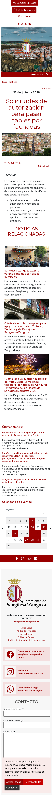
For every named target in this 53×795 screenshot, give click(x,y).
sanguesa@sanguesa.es (26, 621)
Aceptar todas (13, 781)
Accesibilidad (26, 634)
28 (32, 539)
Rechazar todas (33, 781)
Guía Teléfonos (26, 10)
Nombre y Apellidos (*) (13, 709)
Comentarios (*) (10, 731)
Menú (40, 74)
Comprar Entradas (26, 2)
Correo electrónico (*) (13, 720)
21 (32, 533)
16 (44, 527)
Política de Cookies (26, 637)
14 (32, 527)
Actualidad (43, 166)
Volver (47, 88)
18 (15, 533)
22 (38, 533)
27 (26, 539)
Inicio (4, 81)
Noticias (13, 81)
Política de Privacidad (26, 630)
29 (38, 539)
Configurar (12, 787)
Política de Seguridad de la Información (26, 640)
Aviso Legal (26, 628)
